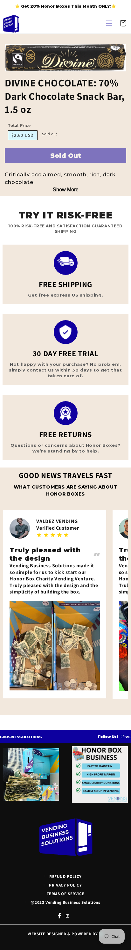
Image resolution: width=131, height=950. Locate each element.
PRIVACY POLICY (65, 885)
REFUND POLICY (65, 876)
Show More (66, 189)
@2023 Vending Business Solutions (65, 902)
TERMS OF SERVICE (66, 893)
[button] (109, 23)
